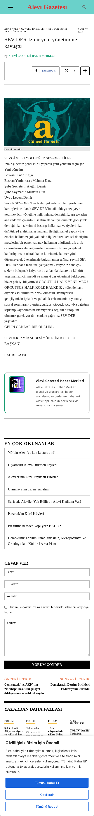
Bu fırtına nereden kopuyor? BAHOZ (35, 526)
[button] (84, 7)
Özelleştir (47, 794)
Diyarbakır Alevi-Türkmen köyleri (32, 465)
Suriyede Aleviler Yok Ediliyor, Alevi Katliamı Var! (44, 501)
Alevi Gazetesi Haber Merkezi (32, 56)
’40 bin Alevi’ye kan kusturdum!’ (31, 452)
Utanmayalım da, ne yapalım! (29, 489)
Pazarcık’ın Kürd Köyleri (26, 513)
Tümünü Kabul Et (47, 783)
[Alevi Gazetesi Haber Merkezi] (19, 384)
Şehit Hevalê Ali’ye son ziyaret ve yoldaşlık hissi (14, 731)
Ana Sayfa (11, 29)
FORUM (9, 721)
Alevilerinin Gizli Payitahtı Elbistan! (34, 477)
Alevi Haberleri (77, 722)
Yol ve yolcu (33, 728)
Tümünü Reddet (47, 806)
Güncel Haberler (33, 29)
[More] (85, 71)
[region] (47, 776)
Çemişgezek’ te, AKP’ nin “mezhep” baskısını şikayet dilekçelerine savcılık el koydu (24, 689)
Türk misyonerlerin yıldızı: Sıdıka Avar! (55, 733)
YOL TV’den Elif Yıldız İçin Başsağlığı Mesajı (79, 734)
